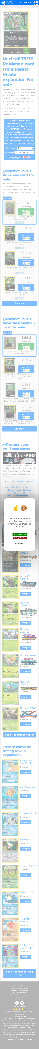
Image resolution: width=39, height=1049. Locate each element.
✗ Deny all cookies (20, 538)
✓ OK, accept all (20, 535)
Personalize (19, 543)
